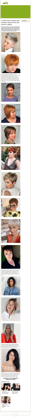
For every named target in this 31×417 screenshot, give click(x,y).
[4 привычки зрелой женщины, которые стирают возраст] (15, 387)
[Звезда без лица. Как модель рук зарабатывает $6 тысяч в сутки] (5, 400)
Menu (2, 17)
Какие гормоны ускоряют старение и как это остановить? (5, 392)
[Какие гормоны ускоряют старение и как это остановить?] (5, 387)
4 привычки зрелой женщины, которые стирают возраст (15, 392)
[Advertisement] (15, 11)
